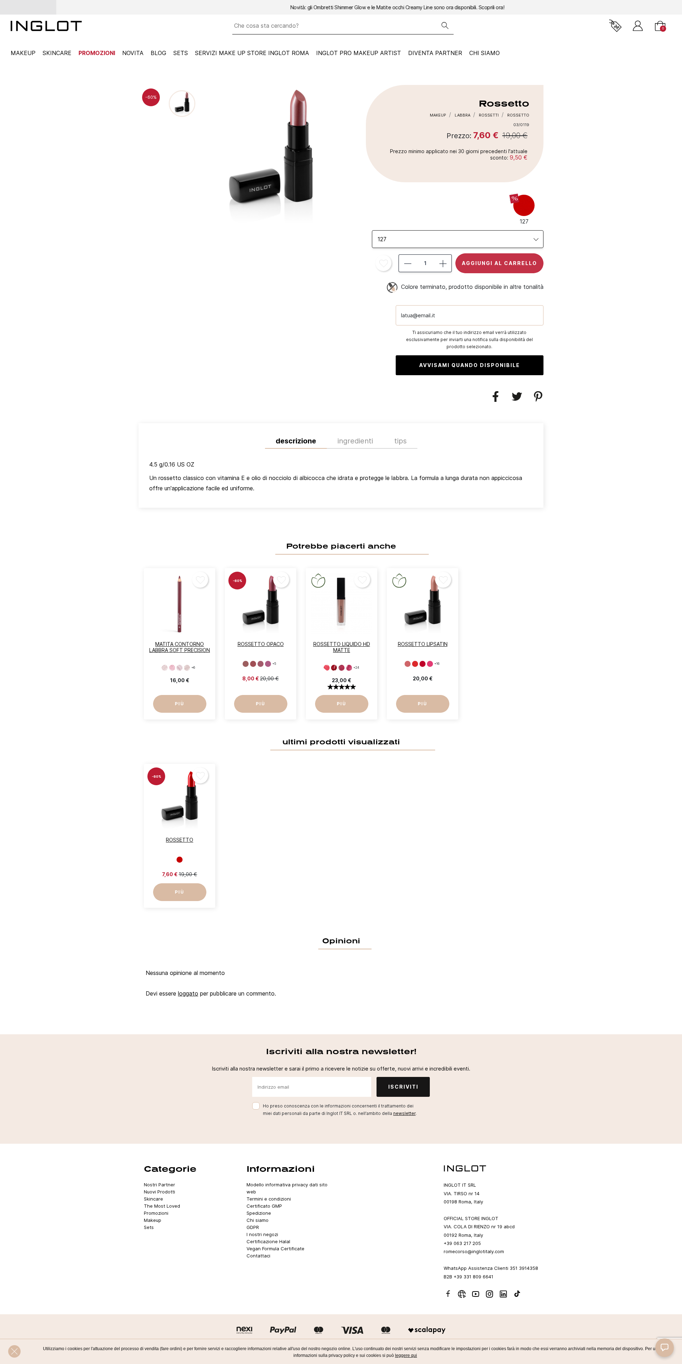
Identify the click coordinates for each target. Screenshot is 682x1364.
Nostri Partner (159, 1184)
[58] (172, 668)
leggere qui (406, 1355)
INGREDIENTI (355, 441)
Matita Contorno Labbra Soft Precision (179, 647)
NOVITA (133, 52)
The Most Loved (162, 1206)
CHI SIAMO (484, 52)
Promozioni (97, 52)
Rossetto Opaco (261, 644)
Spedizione (259, 1213)
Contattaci (258, 1255)
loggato (188, 993)
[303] (423, 664)
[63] (187, 668)
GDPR (253, 1227)
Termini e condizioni (269, 1199)
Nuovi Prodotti (159, 1192)
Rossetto (179, 840)
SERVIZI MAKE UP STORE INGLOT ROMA (252, 52)
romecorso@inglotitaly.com (474, 1251)
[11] (327, 668)
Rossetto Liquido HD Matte (341, 647)
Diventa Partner (435, 52)
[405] (246, 664)
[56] (165, 668)
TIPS (400, 441)
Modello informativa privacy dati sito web (287, 1188)
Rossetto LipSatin (423, 644)
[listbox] (457, 239)
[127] (180, 859)
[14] (349, 668)
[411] (261, 664)
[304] (430, 664)
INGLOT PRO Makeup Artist (358, 52)
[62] (180, 668)
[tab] (341, 478)
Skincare (57, 52)
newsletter (404, 1113)
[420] (268, 664)
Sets (180, 52)
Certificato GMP (264, 1206)
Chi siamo (258, 1220)
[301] (408, 664)
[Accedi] (637, 25)
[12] (334, 668)
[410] (253, 664)
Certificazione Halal (268, 1241)
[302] (415, 664)
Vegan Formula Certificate (275, 1248)
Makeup (23, 52)
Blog (158, 52)
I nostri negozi (262, 1234)
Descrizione (296, 441)
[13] (342, 668)
